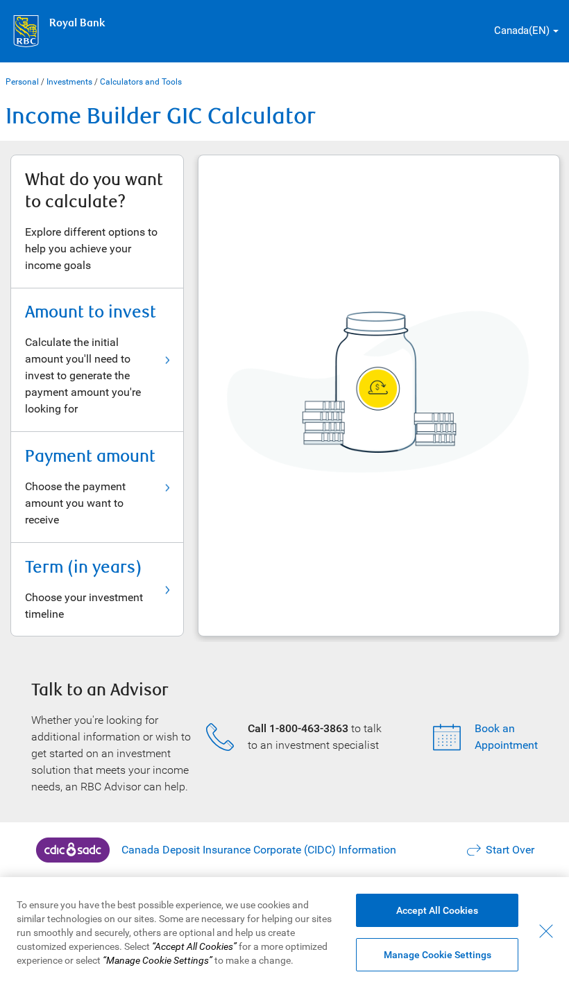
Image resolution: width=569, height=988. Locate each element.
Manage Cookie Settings (437, 954)
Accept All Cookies (437, 910)
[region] (284, 932)
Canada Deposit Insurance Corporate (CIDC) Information (258, 849)
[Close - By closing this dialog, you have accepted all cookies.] (546, 931)
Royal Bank (77, 23)
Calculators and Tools (141, 82)
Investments (69, 82)
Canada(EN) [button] (522, 30)
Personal (22, 82)
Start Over (510, 849)
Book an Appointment (506, 737)
